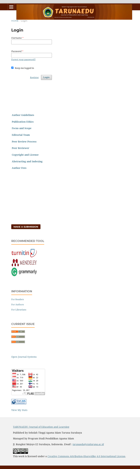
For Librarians (18, 309)
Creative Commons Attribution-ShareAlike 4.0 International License (86, 456)
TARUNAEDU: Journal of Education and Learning (41, 426)
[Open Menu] (11, 6)
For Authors (17, 304)
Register (34, 77)
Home (15, 20)
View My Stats (19, 410)
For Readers (17, 299)
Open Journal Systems (24, 356)
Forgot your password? (23, 59)
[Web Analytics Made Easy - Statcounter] (18, 403)
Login (46, 77)
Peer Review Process (24, 141)
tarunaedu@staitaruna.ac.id (88, 444)
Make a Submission (25, 226)
